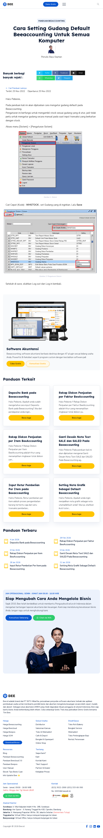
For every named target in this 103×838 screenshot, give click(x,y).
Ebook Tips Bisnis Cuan (13, 772)
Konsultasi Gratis (38, 363)
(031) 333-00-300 (75, 787)
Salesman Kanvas (43, 728)
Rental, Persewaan (76, 739)
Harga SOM (8, 735)
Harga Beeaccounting (12, 724)
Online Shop (41, 743)
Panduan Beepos (10, 764)
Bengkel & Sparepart (45, 739)
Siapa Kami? (41, 753)
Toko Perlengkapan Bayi (78, 735)
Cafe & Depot (42, 735)
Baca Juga (26, 417)
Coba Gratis (15, 363)
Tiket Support (42, 764)
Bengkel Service (75, 728)
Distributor (40, 724)
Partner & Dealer (43, 768)
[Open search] (98, 4)
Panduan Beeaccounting (13, 757)
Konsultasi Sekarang (18, 617)
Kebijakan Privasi (43, 772)
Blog (5, 753)
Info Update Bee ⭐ (11, 775)
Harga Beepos (9, 732)
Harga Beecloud (10, 728)
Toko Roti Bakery (75, 724)
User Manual (8, 768)
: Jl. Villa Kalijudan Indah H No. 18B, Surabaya (26, 807)
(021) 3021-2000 (59, 787)
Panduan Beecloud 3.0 (12, 760)
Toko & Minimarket (44, 732)
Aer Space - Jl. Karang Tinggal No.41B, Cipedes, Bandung (32, 809)
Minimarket (73, 732)
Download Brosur (13, 742)
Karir (37, 757)
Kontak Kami (41, 760)
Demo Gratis (51, 4)
